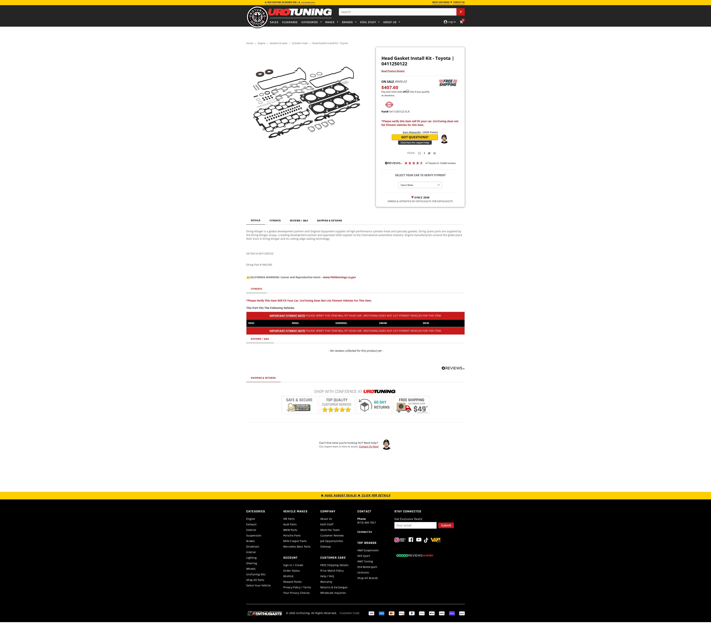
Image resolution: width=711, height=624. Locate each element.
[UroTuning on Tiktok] (426, 540)
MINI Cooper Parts (295, 541)
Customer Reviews (332, 535)
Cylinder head (300, 43)
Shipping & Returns (329, 220)
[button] (444, 139)
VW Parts (289, 519)
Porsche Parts (292, 535)
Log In (452, 22)
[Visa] (371, 613)
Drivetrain (252, 546)
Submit (446, 525)
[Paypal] (412, 613)
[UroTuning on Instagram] (400, 540)
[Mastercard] (391, 613)
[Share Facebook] (424, 153)
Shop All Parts (255, 580)
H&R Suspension (368, 550)
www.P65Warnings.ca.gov (339, 277)
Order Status (291, 570)
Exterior (251, 530)
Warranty (326, 581)
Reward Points (292, 581)
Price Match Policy (332, 570)
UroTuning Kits (256, 574)
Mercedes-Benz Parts (297, 546)
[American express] (381, 613)
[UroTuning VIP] (436, 540)
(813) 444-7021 (366, 520)
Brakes (250, 541)
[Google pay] (422, 613)
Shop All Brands (367, 578)
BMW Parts (290, 530)
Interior (251, 552)
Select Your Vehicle (258, 585)
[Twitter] (429, 153)
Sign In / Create (293, 565)
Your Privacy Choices (296, 593)
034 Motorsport (367, 567)
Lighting (251, 557)
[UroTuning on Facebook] (411, 540)
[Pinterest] (434, 153)
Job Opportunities (331, 541)
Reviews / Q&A (299, 220)
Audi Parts (290, 524)
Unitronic (363, 572)
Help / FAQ (327, 576)
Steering (251, 563)
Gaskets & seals (278, 43)
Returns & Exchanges (334, 587)
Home (249, 43)
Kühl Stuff (326, 524)
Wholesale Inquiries (333, 593)
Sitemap (325, 546)
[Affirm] (462, 613)
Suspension (253, 535)
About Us (326, 519)
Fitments (275, 220)
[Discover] (401, 613)
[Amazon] (442, 613)
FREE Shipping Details (334, 565)
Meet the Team (330, 530)
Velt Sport (363, 556)
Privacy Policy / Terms (297, 587)
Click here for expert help (414, 142)
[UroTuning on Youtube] (418, 540)
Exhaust (251, 524)
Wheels (251, 569)
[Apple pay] (432, 613)
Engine (262, 43)
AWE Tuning (365, 561)
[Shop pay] (452, 613)
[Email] (419, 153)
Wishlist (288, 576)
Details (256, 220)
